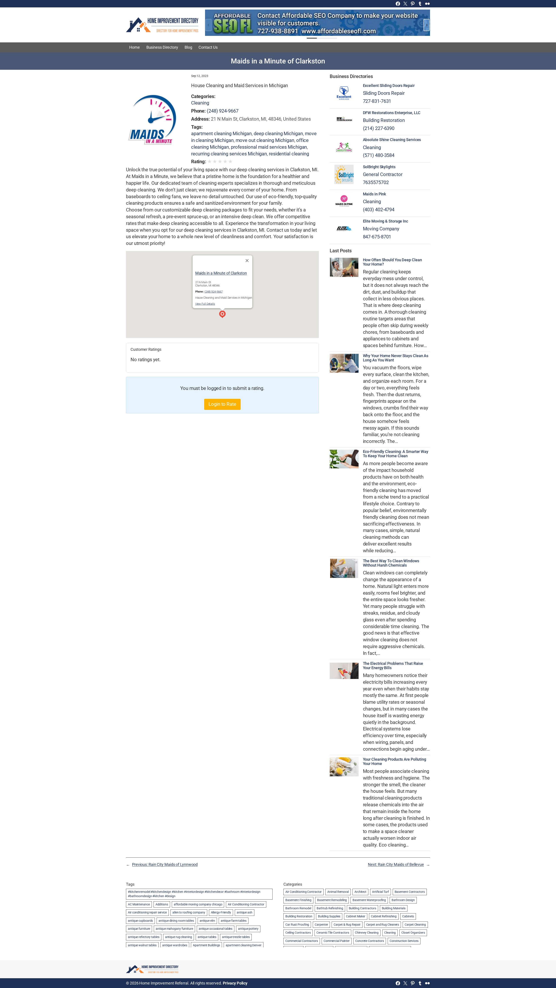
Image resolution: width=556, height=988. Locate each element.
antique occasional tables (216, 928)
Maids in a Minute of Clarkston (221, 273)
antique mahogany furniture (174, 928)
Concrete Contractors (369, 941)
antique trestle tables (236, 937)
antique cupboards (140, 920)
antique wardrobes (174, 945)
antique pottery (248, 928)
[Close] (247, 260)
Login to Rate (222, 404)
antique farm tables (234, 920)
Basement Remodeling (332, 900)
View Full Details (205, 303)
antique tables (207, 937)
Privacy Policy (235, 983)
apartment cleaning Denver (243, 945)
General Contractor (382, 174)
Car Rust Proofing (297, 924)
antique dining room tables (176, 920)
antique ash (244, 912)
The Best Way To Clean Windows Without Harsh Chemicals (391, 563)
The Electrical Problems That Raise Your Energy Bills (393, 665)
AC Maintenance (139, 904)
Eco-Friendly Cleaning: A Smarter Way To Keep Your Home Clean (395, 453)
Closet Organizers (413, 932)
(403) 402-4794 (379, 209)
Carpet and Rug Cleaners (382, 924)
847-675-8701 (377, 237)
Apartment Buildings (206, 945)
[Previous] (208, 25)
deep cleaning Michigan (278, 133)
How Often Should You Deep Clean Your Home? (392, 262)
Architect (360, 891)
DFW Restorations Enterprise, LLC (392, 113)
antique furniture (139, 928)
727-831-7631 (377, 101)
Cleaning (200, 103)
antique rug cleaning (178, 937)
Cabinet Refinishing (384, 916)
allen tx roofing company (188, 912)
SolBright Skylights (379, 167)
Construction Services (404, 941)
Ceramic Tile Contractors (332, 932)
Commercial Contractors (301, 941)
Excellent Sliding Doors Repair (389, 85)
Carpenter (321, 924)
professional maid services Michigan (269, 147)
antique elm (207, 920)
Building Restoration (384, 120)
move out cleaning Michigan (265, 140)
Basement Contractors (410, 891)
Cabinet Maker (355, 916)
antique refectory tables (143, 937)
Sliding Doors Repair (384, 93)
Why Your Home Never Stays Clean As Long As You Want (396, 358)
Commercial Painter (337, 941)
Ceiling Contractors (298, 932)
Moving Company (381, 228)
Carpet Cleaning (415, 924)
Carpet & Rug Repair (347, 924)
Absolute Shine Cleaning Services (392, 140)
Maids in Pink (374, 194)
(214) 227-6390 (379, 128)
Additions (162, 904)
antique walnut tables (142, 945)
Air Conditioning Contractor (246, 904)
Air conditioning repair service (147, 912)
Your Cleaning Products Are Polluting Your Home (394, 761)
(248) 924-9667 (222, 111)
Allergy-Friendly (221, 912)
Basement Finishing (298, 900)
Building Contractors (362, 908)
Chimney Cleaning (367, 932)
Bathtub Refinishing (330, 908)
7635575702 (376, 182)
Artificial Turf (380, 891)
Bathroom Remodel (298, 908)
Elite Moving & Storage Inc (385, 221)
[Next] (427, 25)
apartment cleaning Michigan (221, 133)
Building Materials (393, 908)
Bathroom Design (403, 900)
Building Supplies (329, 916)
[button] (222, 315)
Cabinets (408, 916)
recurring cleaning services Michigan (229, 153)
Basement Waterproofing (369, 900)
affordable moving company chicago (198, 904)
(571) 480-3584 (379, 155)
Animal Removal (338, 891)
